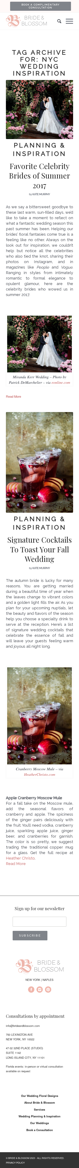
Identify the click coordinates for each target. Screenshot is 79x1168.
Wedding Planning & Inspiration (39, 1116)
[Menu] (67, 21)
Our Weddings (39, 1123)
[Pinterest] (48, 990)
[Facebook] (31, 990)
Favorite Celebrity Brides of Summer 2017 (39, 175)
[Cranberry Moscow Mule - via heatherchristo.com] (39, 462)
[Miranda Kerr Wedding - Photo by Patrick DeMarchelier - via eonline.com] (39, 109)
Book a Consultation (39, 1130)
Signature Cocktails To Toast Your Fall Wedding (39, 549)
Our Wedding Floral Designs (39, 1096)
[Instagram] (39, 990)
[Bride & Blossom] (39, 967)
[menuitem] (40, 6)
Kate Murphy (41, 194)
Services (39, 1109)
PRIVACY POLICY (15, 1162)
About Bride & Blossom (39, 1102)
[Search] (57, 21)
